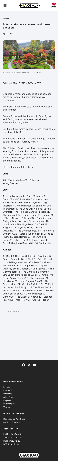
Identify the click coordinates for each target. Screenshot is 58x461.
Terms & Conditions (12, 437)
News (6, 18)
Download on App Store (14, 419)
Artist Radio (8, 397)
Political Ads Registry (13, 434)
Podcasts (7, 393)
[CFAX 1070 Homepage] (29, 5)
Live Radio (8, 390)
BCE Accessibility (11, 444)
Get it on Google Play (13, 422)
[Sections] (5, 5)
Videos (6, 407)
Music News (8, 403)
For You (6, 387)
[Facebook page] (23, 365)
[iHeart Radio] (54, 5)
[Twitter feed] (29, 365)
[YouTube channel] (34, 365)
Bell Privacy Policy (11, 441)
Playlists (7, 400)
